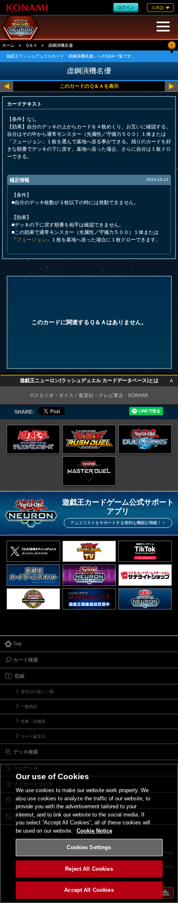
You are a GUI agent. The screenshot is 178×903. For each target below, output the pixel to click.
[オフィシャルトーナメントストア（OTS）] (33, 598)
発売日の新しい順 (37, 691)
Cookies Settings (89, 847)
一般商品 (29, 706)
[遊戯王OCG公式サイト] (33, 439)
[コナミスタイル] (89, 598)
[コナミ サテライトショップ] (145, 574)
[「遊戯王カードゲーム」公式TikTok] (145, 551)
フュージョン (31, 240)
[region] (89, 833)
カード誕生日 (33, 736)
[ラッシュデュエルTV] (89, 551)
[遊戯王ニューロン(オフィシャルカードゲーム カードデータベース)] (145, 598)
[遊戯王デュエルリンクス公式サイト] (145, 439)
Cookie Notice (94, 831)
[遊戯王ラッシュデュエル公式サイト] (89, 439)
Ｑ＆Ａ (31, 45)
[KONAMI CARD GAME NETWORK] (89, 574)
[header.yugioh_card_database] (20, 27)
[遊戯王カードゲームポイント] (33, 574)
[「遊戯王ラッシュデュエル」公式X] (33, 551)
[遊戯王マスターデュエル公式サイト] (89, 471)
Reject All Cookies (89, 869)
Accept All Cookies (88, 890)
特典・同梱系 (33, 721)
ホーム (8, 45)
